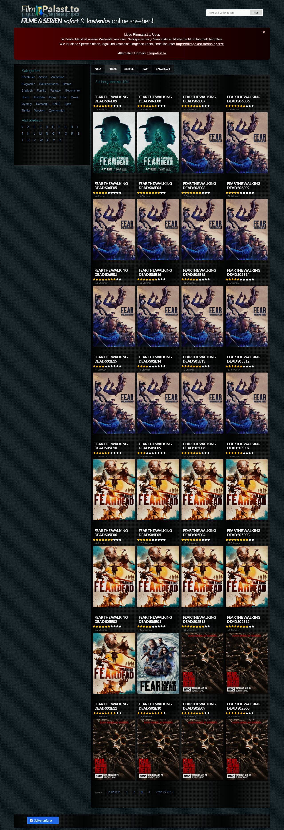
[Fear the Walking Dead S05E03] (247, 606)
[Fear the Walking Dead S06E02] (247, 259)
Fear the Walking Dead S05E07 (243, 445)
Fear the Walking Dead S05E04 (199, 532)
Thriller (26, 110)
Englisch (163, 69)
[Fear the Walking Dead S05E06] (114, 606)
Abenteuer (28, 77)
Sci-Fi (56, 104)
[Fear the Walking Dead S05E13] (202, 433)
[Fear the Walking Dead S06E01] (114, 346)
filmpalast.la (156, 53)
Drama (67, 84)
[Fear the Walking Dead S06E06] (247, 172)
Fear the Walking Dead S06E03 (199, 185)
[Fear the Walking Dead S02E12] (247, 693)
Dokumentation (49, 84)
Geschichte (72, 90)
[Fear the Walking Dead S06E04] (158, 259)
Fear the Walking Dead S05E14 (243, 272)
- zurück (113, 792)
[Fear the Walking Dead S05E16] (158, 346)
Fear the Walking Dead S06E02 (243, 185)
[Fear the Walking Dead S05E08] (202, 519)
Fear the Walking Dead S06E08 (155, 98)
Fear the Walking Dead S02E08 (243, 706)
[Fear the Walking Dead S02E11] (114, 779)
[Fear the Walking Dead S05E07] (247, 519)
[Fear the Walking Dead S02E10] (158, 779)
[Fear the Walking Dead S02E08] (247, 779)
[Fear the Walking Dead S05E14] (247, 346)
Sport (67, 104)
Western (39, 110)
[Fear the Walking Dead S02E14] (158, 433)
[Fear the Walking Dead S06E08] (158, 172)
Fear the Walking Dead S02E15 (111, 359)
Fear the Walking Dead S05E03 (243, 532)
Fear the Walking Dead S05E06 (111, 532)
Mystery (27, 104)
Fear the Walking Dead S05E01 (155, 619)
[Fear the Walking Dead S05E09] (158, 519)
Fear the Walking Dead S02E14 (155, 359)
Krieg (52, 97)
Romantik (42, 104)
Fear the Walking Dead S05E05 (155, 532)
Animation (57, 77)
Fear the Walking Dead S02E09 (199, 706)
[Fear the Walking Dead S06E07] (202, 172)
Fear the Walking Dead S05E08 (199, 445)
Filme (112, 69)
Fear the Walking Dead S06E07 (199, 98)
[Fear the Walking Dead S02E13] (202, 693)
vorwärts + (165, 792)
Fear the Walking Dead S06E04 (155, 185)
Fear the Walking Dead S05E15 (199, 272)
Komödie (39, 97)
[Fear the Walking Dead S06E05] (114, 259)
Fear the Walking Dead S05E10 (111, 445)
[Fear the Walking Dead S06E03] (202, 259)
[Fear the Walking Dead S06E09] (114, 172)
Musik (75, 97)
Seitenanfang (43, 820)
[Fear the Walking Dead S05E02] (114, 693)
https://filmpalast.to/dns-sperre (200, 44)
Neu (98, 69)
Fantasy (55, 90)
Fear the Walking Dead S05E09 (155, 445)
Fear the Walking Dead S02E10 (155, 706)
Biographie (28, 84)
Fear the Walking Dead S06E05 (111, 185)
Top (145, 69)
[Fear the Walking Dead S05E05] (158, 606)
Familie (41, 90)
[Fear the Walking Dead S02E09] (202, 779)
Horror (25, 97)
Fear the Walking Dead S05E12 (243, 359)
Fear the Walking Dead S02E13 (199, 619)
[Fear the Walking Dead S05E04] (202, 606)
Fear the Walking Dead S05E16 (155, 272)
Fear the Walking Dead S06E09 (111, 98)
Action (43, 77)
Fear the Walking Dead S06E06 (243, 98)
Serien (129, 69)
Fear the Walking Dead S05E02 (111, 619)
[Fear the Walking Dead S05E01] (158, 693)
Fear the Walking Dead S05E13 (199, 359)
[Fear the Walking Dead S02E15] (114, 433)
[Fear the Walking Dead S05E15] (202, 346)
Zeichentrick (57, 110)
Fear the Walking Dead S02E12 (243, 619)
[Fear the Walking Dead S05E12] (247, 433)
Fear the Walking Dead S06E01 (111, 272)
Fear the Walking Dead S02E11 (111, 706)
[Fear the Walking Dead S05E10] (114, 519)
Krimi (63, 97)
